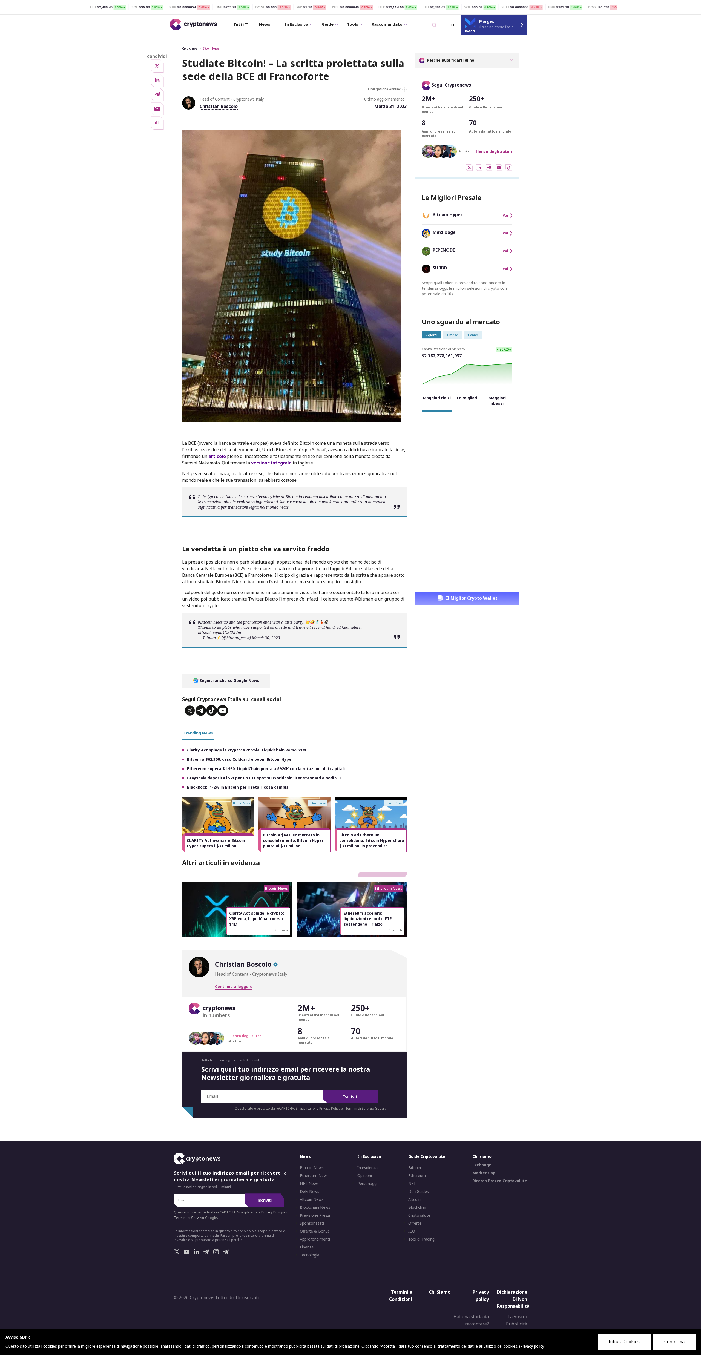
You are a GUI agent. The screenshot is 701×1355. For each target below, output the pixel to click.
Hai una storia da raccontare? (471, 1320)
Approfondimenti (315, 1239)
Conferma (674, 1342)
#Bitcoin (205, 622)
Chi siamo (482, 1156)
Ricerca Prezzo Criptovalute (499, 1181)
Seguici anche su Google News (229, 680)
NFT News (309, 1183)
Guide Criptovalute (426, 1156)
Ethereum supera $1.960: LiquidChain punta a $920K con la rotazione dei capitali (266, 768)
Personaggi (367, 1183)
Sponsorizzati (312, 1223)
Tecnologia (309, 1255)
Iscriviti (350, 1096)
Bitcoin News (210, 48)
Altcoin (414, 1199)
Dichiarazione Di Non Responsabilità (513, 1299)
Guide (328, 24)
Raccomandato (387, 24)
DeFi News (309, 1191)
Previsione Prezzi (315, 1215)
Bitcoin (414, 1167)
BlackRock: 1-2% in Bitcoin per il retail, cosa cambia (238, 787)
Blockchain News (315, 1207)
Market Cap (483, 1173)
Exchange (481, 1165)
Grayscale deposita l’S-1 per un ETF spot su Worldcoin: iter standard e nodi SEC (264, 777)
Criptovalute (419, 1215)
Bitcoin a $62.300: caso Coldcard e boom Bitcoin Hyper (240, 759)
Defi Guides (418, 1191)
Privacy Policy (329, 1108)
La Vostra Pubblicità (516, 1320)
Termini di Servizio (359, 1108)
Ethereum (417, 1175)
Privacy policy (481, 1295)
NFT (412, 1183)
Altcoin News (311, 1199)
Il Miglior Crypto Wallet (472, 598)
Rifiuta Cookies (624, 1342)
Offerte (414, 1223)
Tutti (238, 24)
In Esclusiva (296, 24)
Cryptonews (189, 48)
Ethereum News (314, 1175)
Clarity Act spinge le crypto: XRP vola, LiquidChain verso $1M (246, 750)
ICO (411, 1231)
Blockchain (417, 1207)
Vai (505, 215)
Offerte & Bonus (315, 1231)
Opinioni (364, 1175)
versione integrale (271, 463)
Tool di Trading (421, 1239)
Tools (352, 24)
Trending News (198, 733)
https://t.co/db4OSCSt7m (219, 632)
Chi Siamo (439, 1292)
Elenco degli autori (493, 151)
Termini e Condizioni (400, 1295)
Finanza (307, 1247)
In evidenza (367, 1167)
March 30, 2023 (266, 637)
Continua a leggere (233, 986)
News (264, 24)
